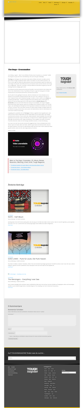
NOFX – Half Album (15, 217)
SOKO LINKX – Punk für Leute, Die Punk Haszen (27, 259)
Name (9, 329)
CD (48, 370)
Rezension (50, 389)
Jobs (9, 367)
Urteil (50, 395)
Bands (52, 368)
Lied (53, 377)
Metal (50, 379)
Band (49, 368)
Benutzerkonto (11, 371)
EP (54, 370)
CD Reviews (10, 215)
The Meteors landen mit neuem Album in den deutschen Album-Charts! (27, 165)
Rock (54, 389)
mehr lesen (10, 225)
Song (49, 391)
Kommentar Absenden (13, 338)
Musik (49, 2)
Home (40, 2)
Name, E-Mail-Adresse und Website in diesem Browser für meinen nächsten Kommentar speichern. (31, 336)
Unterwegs (56, 2)
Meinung (46, 379)
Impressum (10, 374)
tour (52, 393)
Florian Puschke (63, 92)
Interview (49, 375)
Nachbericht (46, 383)
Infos (45, 375)
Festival (45, 373)
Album (45, 368)
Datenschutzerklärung (12, 373)
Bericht (45, 370)
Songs (52, 391)
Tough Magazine (47, 393)
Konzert (53, 375)
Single (45, 391)
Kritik (50, 377)
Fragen (49, 373)
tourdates (46, 395)
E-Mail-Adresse (11, 333)
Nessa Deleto (11, 219)
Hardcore (54, 373)
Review (45, 389)
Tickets (56, 391)
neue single (46, 385)
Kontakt (13, 367)
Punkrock (54, 387)
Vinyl (51, 397)
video (54, 395)
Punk (50, 387)
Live (55, 377)
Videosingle (46, 397)
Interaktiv (70, 2)
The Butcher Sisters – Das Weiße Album (20, 169)
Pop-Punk (46, 387)
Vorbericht (55, 397)
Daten (52, 370)
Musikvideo (50, 381)
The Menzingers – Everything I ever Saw (23, 279)
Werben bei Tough (12, 369)
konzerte (46, 377)
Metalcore (54, 379)
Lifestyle (63, 2)
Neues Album (52, 383)
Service (55, 4)
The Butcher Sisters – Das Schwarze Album (21, 167)
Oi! (53, 385)
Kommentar (11, 314)
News (44, 2)
